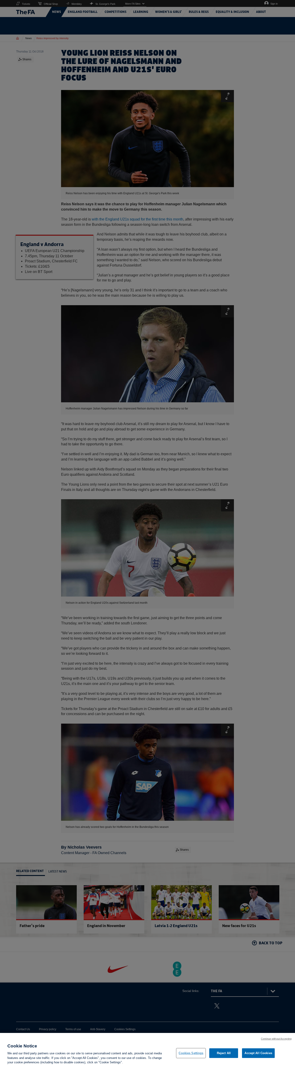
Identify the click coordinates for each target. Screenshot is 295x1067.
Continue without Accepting (276, 1038)
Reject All (224, 1053)
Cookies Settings (191, 1053)
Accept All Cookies (258, 1053)
